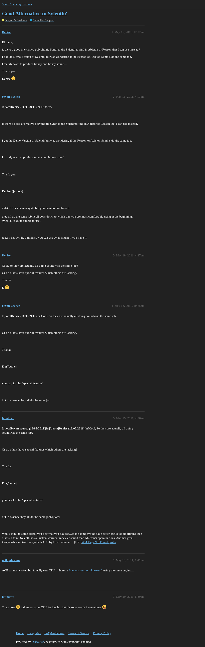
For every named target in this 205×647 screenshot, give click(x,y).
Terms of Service (78, 633)
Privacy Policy (102, 633)
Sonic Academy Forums (17, 4)
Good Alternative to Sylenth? (34, 13)
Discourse (38, 641)
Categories (34, 633)
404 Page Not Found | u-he (99, 542)
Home (20, 633)
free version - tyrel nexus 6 (85, 570)
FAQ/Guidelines (54, 633)
